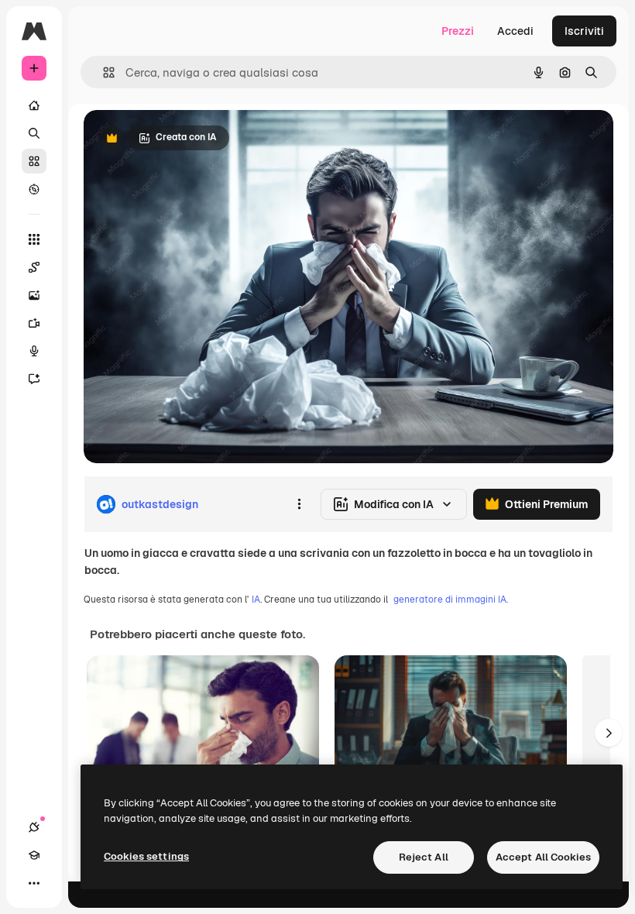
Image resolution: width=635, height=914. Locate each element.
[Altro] (34, 883)
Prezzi (457, 31)
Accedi (515, 31)
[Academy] (34, 855)
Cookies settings (146, 856)
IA (256, 599)
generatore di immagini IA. (450, 599)
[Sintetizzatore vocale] (34, 350)
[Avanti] (609, 732)
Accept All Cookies (543, 857)
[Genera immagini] (34, 295)
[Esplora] (34, 189)
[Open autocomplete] (102, 72)
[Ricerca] (34, 133)
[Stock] (34, 161)
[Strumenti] (34, 239)
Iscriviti (584, 31)
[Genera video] (34, 323)
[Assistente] (34, 378)
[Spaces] (34, 267)
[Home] (34, 105)
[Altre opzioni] (298, 504)
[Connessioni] (34, 827)
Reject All (423, 857)
